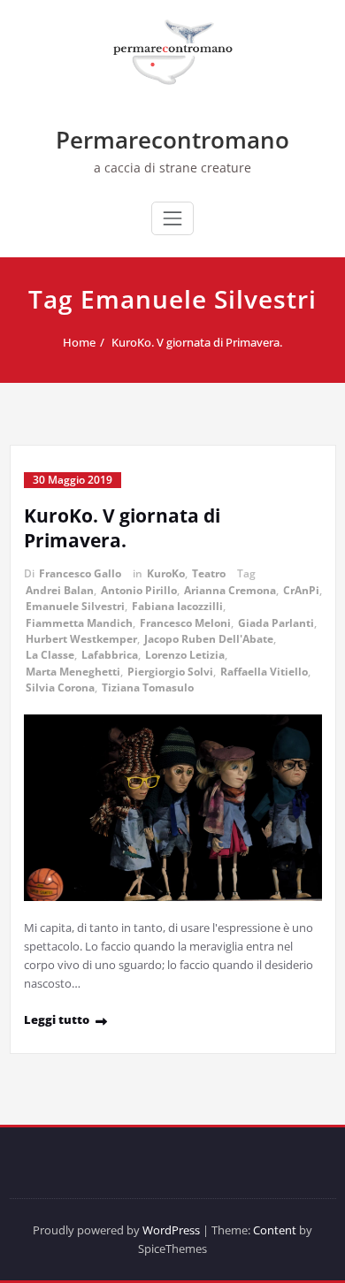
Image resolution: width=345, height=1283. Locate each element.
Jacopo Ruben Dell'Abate (208, 638)
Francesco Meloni (185, 622)
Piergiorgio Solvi (170, 671)
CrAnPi (301, 590)
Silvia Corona (60, 687)
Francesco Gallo (80, 573)
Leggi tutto (56, 1019)
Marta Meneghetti (73, 671)
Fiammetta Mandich (79, 622)
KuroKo (166, 573)
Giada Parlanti (276, 622)
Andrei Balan (60, 590)
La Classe (50, 654)
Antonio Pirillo (139, 590)
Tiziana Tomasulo (148, 687)
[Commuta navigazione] (172, 218)
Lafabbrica (109, 654)
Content (274, 1230)
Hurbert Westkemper (81, 638)
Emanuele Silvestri (75, 606)
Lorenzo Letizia (185, 654)
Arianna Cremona (230, 590)
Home (79, 342)
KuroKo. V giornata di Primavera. (196, 342)
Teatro (209, 573)
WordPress (171, 1230)
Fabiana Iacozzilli (177, 606)
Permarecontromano (172, 140)
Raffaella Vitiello (264, 671)
